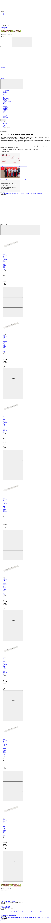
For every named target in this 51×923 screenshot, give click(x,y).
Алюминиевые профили (6, 100)
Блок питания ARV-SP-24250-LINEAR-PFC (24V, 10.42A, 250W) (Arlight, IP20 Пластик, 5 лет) (5, 586)
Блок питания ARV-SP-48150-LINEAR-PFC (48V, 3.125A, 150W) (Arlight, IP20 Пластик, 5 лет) (5, 747)
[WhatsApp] (28, 213)
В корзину (13, 296)
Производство (6, 915)
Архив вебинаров (15, 917)
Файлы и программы (44, 917)
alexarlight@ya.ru (11, 901)
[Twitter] (28, 204)
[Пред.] (10, 230)
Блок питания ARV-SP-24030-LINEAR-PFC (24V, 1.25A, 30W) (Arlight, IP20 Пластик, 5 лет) (5, 261)
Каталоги (2, 917)
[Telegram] (9, 223)
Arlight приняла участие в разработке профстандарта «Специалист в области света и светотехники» (21, 193)
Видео (5, 917)
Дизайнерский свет (18, 911)
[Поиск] (22, 42)
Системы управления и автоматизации (26, 910)
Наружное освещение (5, 109)
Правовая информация (5, 907)
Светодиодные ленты (5, 910)
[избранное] (13, 312)
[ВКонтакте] (9, 204)
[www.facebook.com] (9, 900)
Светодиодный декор (7, 912)
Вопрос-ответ (24, 917)
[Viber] (9, 213)
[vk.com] (28, 900)
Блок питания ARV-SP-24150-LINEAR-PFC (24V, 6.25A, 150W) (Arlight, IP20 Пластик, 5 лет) (5, 506)
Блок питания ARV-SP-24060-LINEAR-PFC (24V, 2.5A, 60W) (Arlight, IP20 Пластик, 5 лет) (5, 343)
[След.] (30, 230)
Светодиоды (5, 117)
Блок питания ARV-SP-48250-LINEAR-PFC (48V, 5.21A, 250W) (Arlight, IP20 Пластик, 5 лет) (5, 827)
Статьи (20, 917)
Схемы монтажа (36, 917)
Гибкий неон (4, 111)
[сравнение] (13, 302)
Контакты (10, 28)
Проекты (5, 15)
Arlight (9, 908)
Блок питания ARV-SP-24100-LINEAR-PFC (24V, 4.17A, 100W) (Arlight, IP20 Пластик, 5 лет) (5, 424)
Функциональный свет (9, 911)
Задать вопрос (4, 131)
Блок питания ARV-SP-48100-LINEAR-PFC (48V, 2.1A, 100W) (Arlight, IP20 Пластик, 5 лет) (5, 666)
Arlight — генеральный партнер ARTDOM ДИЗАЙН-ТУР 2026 (13, 166)
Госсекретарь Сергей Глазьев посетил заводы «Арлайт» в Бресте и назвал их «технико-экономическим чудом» (23, 179)
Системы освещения (5, 106)
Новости (5, 14)
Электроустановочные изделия (18, 912)
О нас (4, 13)
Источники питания (5, 93)
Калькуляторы (30, 917)
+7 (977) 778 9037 (4, 901)
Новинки (5, 123)
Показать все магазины (5, 906)
